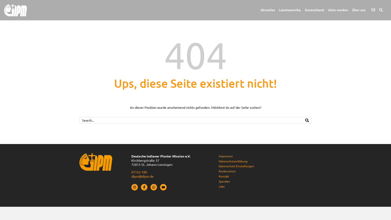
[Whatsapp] (153, 187)
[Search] (307, 120)
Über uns (358, 10)
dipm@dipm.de (142, 176)
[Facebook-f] (144, 187)
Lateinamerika (290, 10)
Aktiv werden (338, 10)
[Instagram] (134, 187)
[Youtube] (163, 187)
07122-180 (139, 172)
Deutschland (314, 10)
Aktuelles (267, 10)
